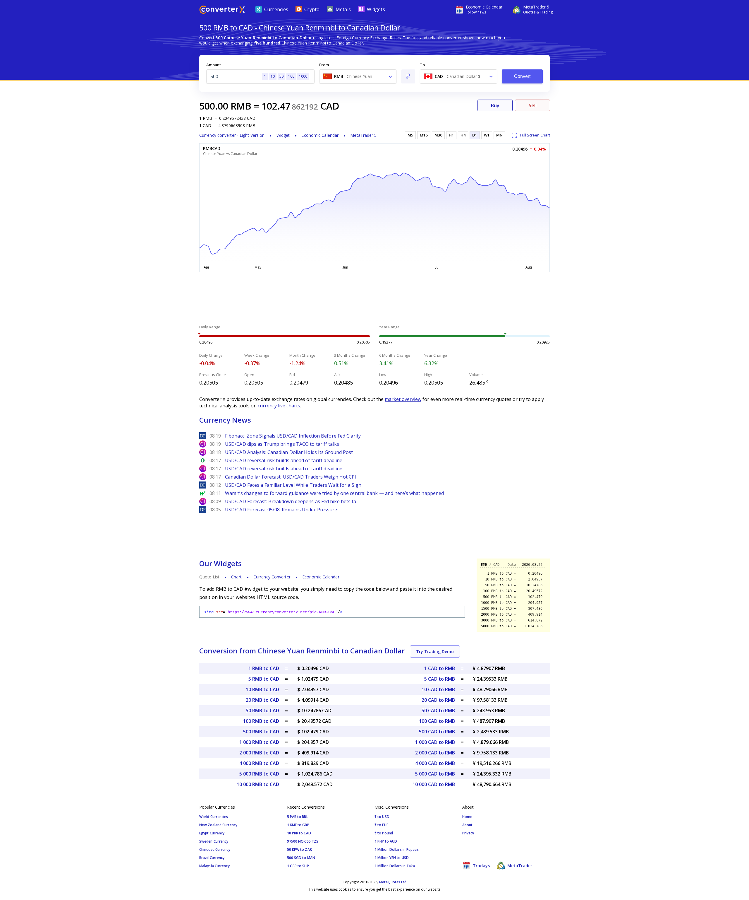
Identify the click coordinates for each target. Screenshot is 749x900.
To (422, 64)
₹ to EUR (381, 824)
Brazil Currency (212, 857)
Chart (236, 577)
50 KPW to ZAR (299, 849)
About (467, 824)
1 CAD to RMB (439, 668)
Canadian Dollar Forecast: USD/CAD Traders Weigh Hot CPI (290, 477)
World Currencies (213, 816)
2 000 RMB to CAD (259, 752)
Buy (495, 105)
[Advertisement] (155, 140)
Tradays (481, 865)
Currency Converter (272, 577)
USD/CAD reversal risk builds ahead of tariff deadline (283, 460)
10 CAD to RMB (438, 689)
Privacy (468, 833)
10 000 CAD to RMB (434, 784)
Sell (533, 105)
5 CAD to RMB (439, 679)
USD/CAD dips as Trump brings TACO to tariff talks (282, 444)
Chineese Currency (214, 849)
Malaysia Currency (214, 865)
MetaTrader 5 (363, 135)
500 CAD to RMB (437, 731)
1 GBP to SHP (298, 865)
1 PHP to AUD (385, 841)
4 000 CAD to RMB (435, 763)
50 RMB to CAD (262, 710)
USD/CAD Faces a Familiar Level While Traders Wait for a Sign (293, 485)
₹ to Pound (383, 833)
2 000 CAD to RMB (435, 752)
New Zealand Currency (218, 824)
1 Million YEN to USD (391, 857)
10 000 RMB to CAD (258, 784)
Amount (213, 64)
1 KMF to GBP (298, 824)
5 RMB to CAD (263, 679)
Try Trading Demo (435, 651)
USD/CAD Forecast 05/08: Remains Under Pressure (281, 509)
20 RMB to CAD (262, 700)
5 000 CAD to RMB (435, 774)
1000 (303, 76)
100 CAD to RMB (437, 721)
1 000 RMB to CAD (259, 742)
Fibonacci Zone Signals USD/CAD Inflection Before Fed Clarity (293, 436)
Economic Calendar (320, 135)
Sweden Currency (214, 841)
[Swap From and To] (408, 76)
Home (467, 816)
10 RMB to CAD (262, 689)
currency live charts (279, 405)
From (324, 64)
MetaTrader (519, 865)
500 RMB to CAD (261, 731)
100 (291, 76)
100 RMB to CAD (261, 721)
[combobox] (357, 76)
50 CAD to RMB (438, 710)
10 (273, 76)
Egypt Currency (211, 833)
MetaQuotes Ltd (392, 881)
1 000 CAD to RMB (435, 742)
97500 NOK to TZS (303, 841)
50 (281, 76)
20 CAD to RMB (438, 700)
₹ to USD (381, 816)
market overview (403, 399)
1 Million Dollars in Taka (394, 865)
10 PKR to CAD (299, 833)
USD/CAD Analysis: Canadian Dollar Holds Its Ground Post (289, 452)
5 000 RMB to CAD (259, 774)
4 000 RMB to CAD (259, 763)
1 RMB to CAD (263, 668)
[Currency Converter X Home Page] (222, 10)
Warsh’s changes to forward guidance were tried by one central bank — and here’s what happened (334, 493)
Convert (522, 76)
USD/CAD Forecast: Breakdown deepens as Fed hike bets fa (290, 501)
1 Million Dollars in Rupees (396, 849)
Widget (283, 135)
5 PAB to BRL (297, 816)
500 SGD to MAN (301, 857)
